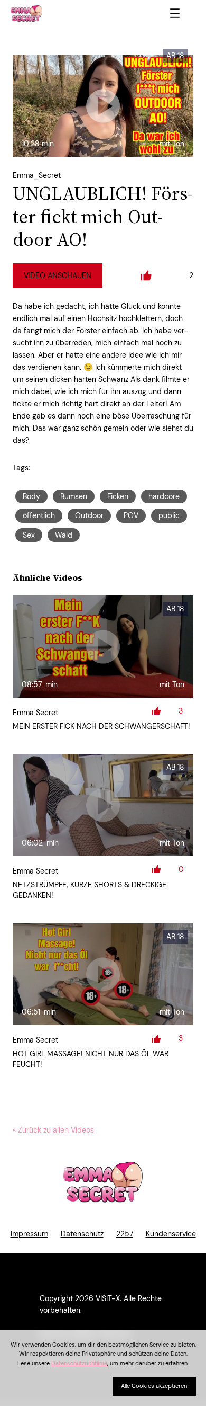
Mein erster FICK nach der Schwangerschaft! (101, 726)
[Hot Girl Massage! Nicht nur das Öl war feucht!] (103, 974)
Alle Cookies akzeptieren (154, 1386)
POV (131, 515)
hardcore (164, 496)
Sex (29, 535)
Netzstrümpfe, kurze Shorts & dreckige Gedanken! (89, 890)
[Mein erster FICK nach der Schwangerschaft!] (103, 646)
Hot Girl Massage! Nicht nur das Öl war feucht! (90, 1059)
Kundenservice (171, 1234)
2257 (124, 1234)
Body (31, 496)
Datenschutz (82, 1234)
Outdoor (89, 515)
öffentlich (39, 515)
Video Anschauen (57, 275)
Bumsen (73, 496)
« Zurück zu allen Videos (53, 1130)
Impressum (29, 1234)
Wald (63, 535)
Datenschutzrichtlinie (79, 1363)
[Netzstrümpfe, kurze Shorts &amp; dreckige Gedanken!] (103, 805)
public (169, 515)
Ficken (117, 496)
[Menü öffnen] (175, 13)
